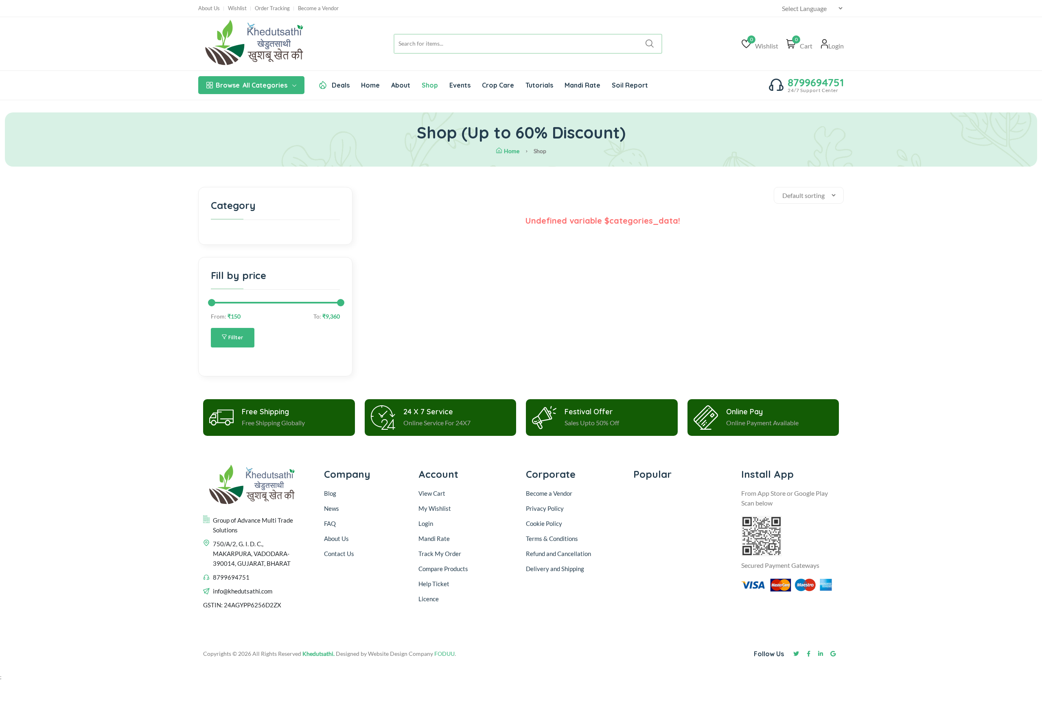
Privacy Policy (545, 508)
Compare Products (443, 568)
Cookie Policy (544, 523)
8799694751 (816, 82)
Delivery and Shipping (555, 568)
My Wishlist (434, 508)
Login (425, 523)
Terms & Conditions (552, 538)
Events (460, 85)
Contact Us (339, 553)
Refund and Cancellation (558, 553)
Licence (428, 598)
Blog (330, 493)
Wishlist (237, 8)
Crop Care (498, 85)
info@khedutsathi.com (242, 591)
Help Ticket (433, 583)
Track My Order (439, 553)
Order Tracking (272, 8)
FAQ (330, 523)
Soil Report (630, 85)
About (400, 85)
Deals (340, 85)
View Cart (431, 493)
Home (370, 85)
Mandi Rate (582, 85)
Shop (430, 85)
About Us (209, 8)
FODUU (444, 653)
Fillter (235, 337)
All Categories (251, 85)
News (331, 508)
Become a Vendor (318, 8)
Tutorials (539, 85)
